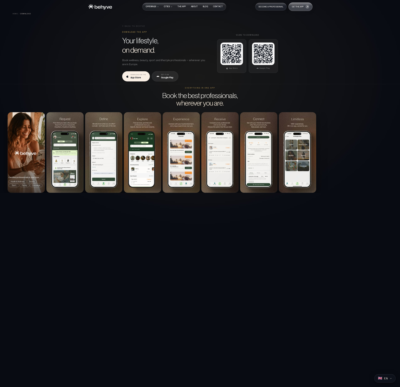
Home (15, 14)
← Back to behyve (133, 26)
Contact (218, 7)
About (194, 7)
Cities (167, 7)
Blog (205, 7)
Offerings (151, 7)
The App (181, 7)
